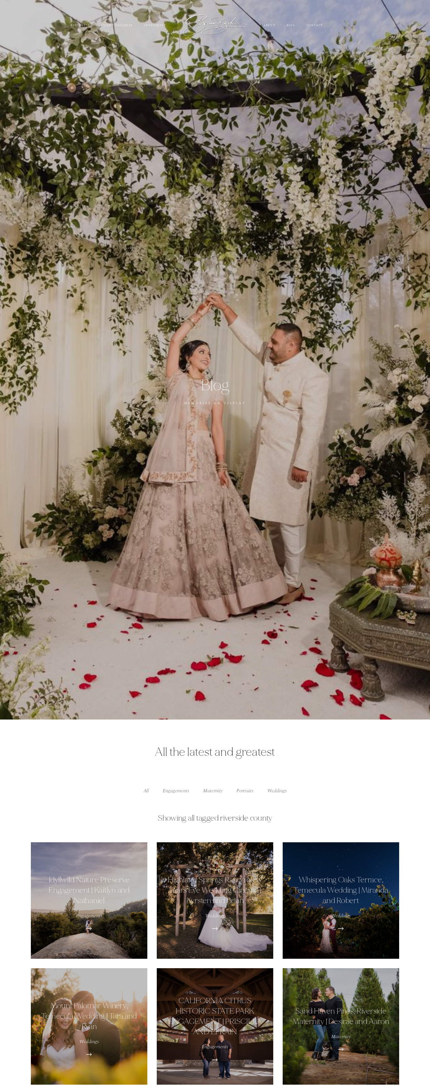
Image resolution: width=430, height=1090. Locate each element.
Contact (315, 26)
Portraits (244, 790)
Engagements (176, 790)
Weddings (277, 790)
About (269, 26)
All (146, 790)
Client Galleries (117, 26)
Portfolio (80, 26)
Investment (155, 26)
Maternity (213, 790)
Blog (291, 26)
